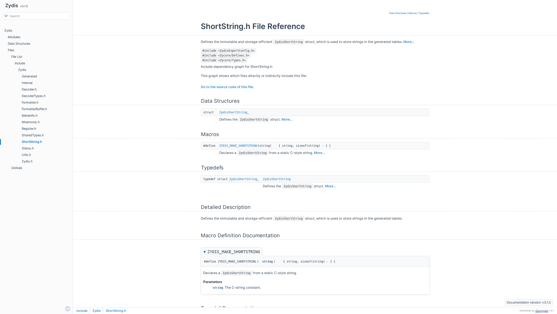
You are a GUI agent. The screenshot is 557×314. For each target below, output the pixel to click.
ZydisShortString (277, 179)
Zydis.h (27, 161)
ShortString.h (32, 141)
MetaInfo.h (30, 115)
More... (408, 42)
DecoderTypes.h (34, 96)
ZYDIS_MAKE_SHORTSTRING (238, 145)
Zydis (8, 30)
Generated (29, 76)
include (20, 63)
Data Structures (19, 43)
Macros (413, 13)
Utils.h (26, 155)
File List (16, 56)
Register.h (29, 128)
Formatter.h (30, 102)
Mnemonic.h (31, 122)
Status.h (28, 148)
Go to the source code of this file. (227, 87)
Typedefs (424, 13)
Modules (14, 37)
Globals (16, 168)
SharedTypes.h (33, 135)
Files (11, 50)
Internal (27, 83)
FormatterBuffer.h (34, 109)
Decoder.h (29, 89)
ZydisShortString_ (234, 112)
